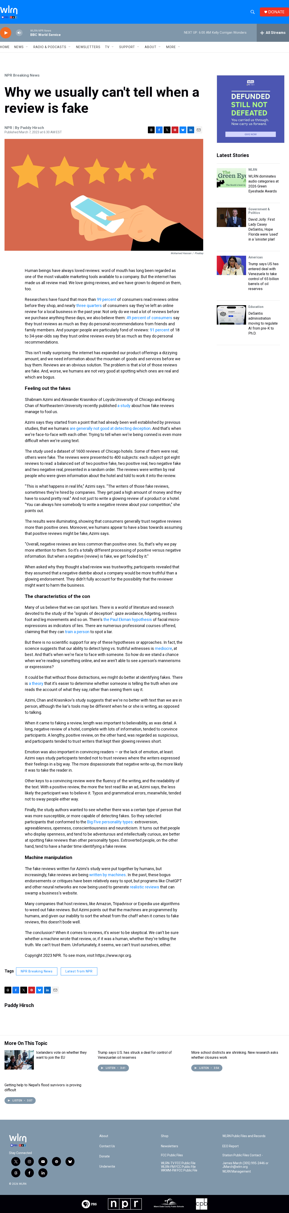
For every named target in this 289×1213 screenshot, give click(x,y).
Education (255, 307)
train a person (77, 631)
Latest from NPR (79, 971)
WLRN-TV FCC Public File (178, 1163)
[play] (5, 32)
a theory (36, 683)
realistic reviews (144, 887)
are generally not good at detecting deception (110, 428)
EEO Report (230, 1146)
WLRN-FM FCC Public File (178, 1167)
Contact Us (107, 1146)
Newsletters (88, 47)
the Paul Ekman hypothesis (127, 619)
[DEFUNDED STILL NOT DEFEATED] (250, 109)
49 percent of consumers (149, 317)
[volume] (19, 33)
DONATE (276, 11)
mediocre (163, 648)
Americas (255, 257)
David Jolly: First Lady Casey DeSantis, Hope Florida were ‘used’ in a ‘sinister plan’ (263, 229)
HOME (5, 47)
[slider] (26, 32)
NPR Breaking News (22, 75)
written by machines (107, 874)
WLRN (252, 169)
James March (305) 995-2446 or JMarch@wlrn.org (245, 1165)
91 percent (159, 330)
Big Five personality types (110, 822)
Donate (104, 1156)
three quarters (89, 305)
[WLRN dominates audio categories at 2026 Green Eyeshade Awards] (231, 177)
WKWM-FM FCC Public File (179, 1170)
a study (124, 405)
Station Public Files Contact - (242, 1155)
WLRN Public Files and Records (244, 1136)
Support (127, 47)
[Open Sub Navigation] (27, 47)
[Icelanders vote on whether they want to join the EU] (19, 1060)
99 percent (106, 299)
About (150, 47)
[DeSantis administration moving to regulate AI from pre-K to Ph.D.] (231, 315)
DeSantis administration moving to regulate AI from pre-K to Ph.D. (263, 323)
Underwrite (107, 1166)
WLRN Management (236, 1171)
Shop (164, 1136)
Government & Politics (259, 211)
